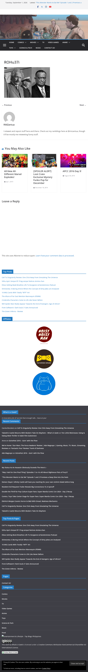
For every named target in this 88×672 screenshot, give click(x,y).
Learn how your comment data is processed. (55, 255)
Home (11, 42)
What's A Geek (17, 645)
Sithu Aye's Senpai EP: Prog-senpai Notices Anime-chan (23, 281)
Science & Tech (25, 48)
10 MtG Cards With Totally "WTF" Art (16, 292)
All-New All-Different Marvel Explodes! (13, 174)
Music (38, 48)
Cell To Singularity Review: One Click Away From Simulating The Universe (30, 277)
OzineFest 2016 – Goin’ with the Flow (23, 441)
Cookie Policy (46, 668)
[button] (25, 42)
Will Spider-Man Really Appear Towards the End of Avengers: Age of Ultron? (31, 304)
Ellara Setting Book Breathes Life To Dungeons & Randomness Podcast (29, 285)
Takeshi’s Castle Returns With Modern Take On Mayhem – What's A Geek (30, 433)
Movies (33, 42)
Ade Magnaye (7, 453)
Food (4, 633)
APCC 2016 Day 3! (72, 171)
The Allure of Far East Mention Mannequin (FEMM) (21, 296)
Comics (21, 42)
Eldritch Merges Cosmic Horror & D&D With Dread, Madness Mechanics (29, 501)
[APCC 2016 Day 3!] (73, 155)
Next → (83, 105)
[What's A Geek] (44, 16)
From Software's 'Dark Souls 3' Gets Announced (20, 308)
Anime (65, 42)
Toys (11, 48)
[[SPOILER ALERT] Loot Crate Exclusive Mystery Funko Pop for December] (44, 155)
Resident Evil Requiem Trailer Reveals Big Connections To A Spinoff (28, 487)
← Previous (7, 105)
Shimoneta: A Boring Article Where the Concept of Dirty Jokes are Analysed (30, 289)
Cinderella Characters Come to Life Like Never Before (22, 300)
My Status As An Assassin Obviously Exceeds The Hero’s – (24, 467)
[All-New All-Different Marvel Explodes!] (15, 155)
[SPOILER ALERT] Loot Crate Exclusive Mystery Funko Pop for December (42, 177)
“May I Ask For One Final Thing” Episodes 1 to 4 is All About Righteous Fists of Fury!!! (35, 472)
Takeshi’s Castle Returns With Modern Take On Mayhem (24, 511)
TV (43, 42)
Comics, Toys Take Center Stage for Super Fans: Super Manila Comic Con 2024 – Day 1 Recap (38, 496)
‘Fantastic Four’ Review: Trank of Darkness (27, 448)
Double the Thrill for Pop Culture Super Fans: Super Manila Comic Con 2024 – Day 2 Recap (37, 492)
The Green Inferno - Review (12, 311)
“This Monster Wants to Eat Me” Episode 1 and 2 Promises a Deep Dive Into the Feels (35, 477)
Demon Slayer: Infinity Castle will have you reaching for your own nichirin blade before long (38, 482)
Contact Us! (49, 48)
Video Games (53, 42)
